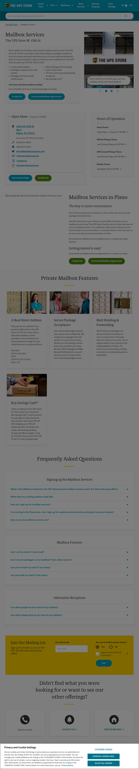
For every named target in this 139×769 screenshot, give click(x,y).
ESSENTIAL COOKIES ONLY (103, 756)
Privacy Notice (67, 765)
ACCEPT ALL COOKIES (103, 763)
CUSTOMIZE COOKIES (103, 749)
